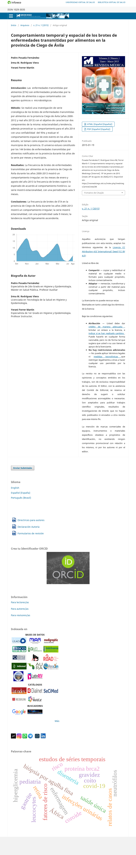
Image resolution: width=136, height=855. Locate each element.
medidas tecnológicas (107, 356)
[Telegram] (30, 737)
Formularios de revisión (31, 533)
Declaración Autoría (28, 526)
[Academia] (37, 737)
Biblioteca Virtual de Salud (111, 2)
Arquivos (24, 25)
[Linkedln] (43, 737)
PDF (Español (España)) (98, 129)
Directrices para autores (31, 520)
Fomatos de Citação (94, 192)
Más (57, 721)
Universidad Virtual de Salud (80, 2)
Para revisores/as (20, 615)
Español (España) (20, 492)
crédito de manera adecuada (107, 326)
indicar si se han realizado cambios (107, 333)
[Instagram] (19, 737)
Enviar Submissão (22, 467)
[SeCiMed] (50, 693)
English (15, 487)
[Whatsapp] (24, 737)
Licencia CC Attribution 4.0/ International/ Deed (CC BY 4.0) (103, 251)
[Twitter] (13, 737)
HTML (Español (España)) (99, 124)
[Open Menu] (11, 16)
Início (13, 25)
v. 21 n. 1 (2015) (41, 25)
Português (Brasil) (21, 497)
